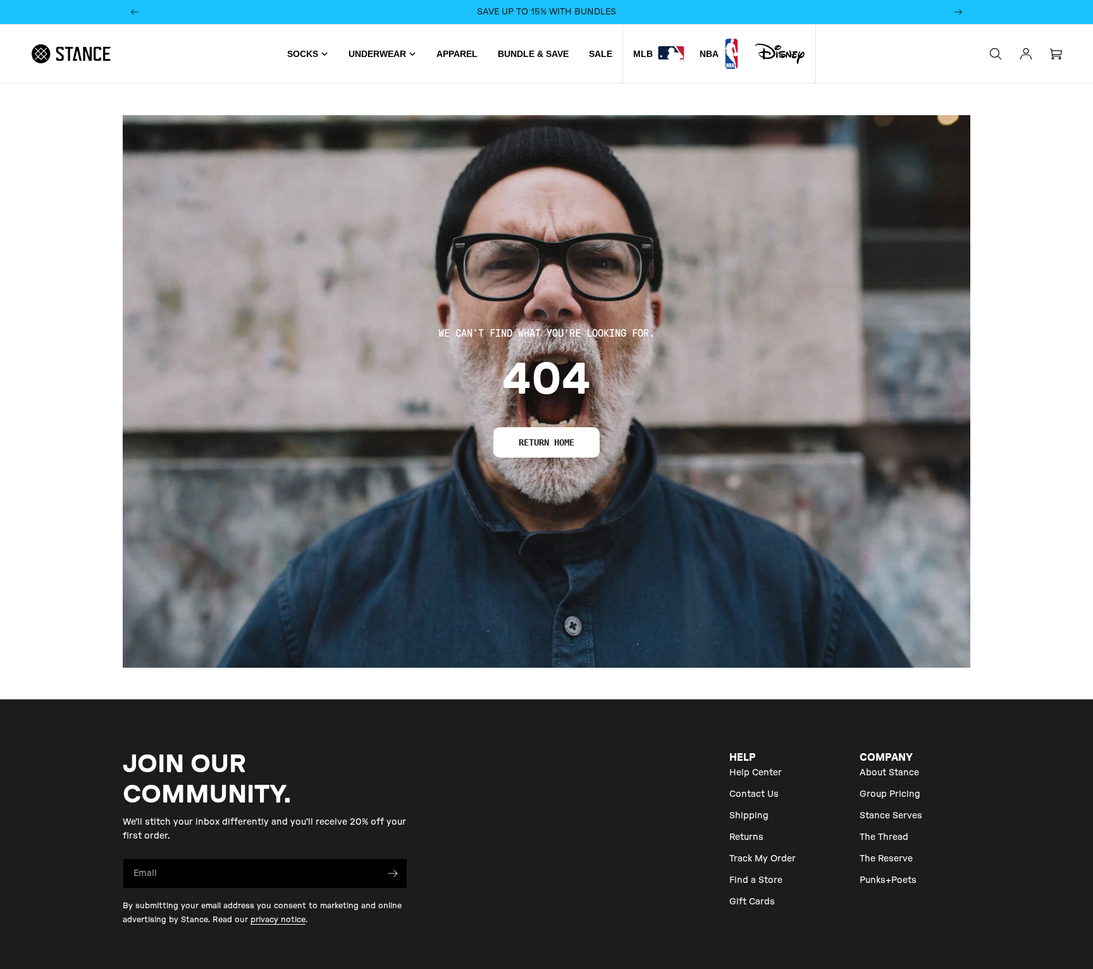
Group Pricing (890, 794)
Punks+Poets (888, 880)
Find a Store (755, 880)
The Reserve (886, 858)
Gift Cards (752, 901)
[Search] (995, 53)
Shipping (749, 815)
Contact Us (754, 794)
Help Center (755, 772)
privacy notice (278, 919)
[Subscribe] (393, 873)
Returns (746, 837)
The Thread (884, 837)
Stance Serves (891, 815)
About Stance (889, 772)
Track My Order (762, 858)
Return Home (546, 442)
